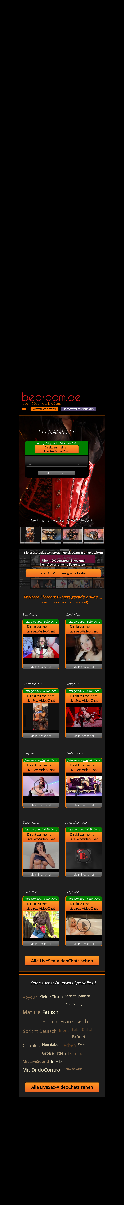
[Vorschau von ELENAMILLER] (41, 729)
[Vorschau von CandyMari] (84, 660)
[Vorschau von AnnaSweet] (41, 937)
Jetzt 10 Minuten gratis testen (63, 573)
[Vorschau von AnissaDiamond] (84, 868)
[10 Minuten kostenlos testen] (27, 408)
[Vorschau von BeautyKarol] (41, 868)
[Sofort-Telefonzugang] (29, 408)
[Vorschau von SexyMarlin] (84, 937)
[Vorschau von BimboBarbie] (84, 799)
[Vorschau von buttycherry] (41, 799)
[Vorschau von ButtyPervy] (41, 660)
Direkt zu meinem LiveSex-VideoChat (57, 449)
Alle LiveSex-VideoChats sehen (62, 961)
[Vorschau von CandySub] (84, 729)
